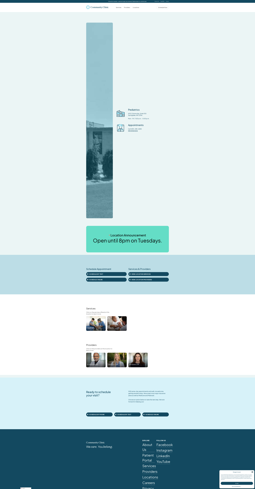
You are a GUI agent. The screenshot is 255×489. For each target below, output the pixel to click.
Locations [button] (150, 477)
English (23, 488)
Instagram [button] (164, 450)
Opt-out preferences (236, 486)
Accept (236, 483)
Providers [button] (149, 471)
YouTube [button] (163, 461)
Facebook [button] (164, 445)
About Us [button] (147, 447)
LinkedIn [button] (163, 456)
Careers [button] (148, 483)
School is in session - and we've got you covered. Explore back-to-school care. (127, 1)
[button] (252, 472)
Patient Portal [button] (148, 457)
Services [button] (149, 466)
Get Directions (133, 131)
